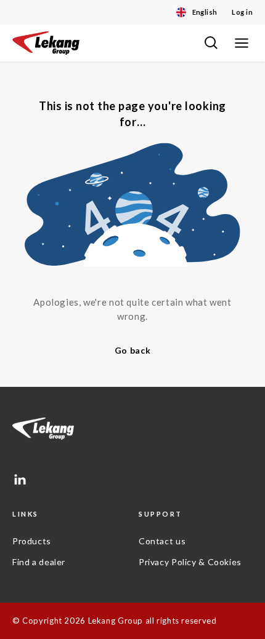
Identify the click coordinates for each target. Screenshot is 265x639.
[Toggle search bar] (210, 43)
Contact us (162, 541)
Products (31, 541)
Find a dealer (38, 562)
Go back (133, 350)
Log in (242, 12)
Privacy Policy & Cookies (190, 562)
